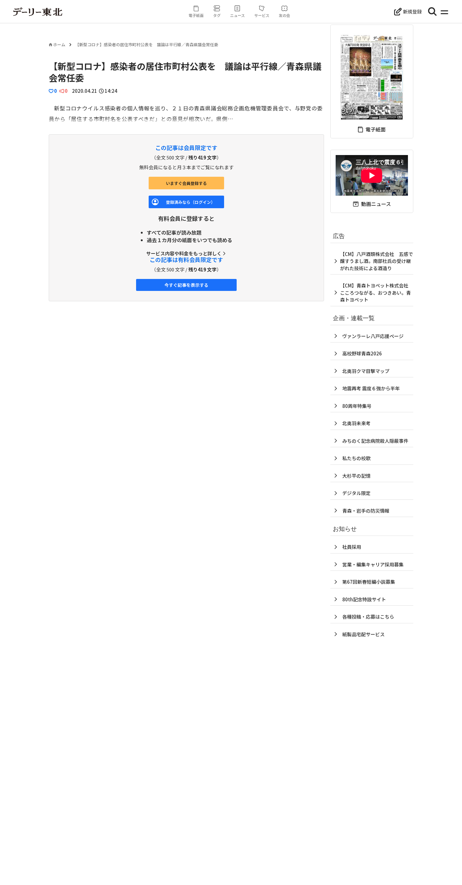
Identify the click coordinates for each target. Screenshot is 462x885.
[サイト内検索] (432, 11)
